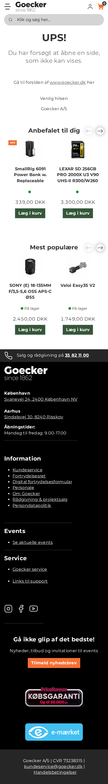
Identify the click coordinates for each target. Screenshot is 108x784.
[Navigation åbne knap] (7, 6)
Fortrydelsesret (29, 475)
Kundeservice (27, 469)
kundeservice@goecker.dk (53, 766)
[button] (90, 6)
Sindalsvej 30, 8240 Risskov (33, 416)
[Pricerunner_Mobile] (54, 696)
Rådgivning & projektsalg (40, 499)
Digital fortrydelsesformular (42, 481)
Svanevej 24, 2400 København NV (41, 399)
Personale (23, 487)
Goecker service (30, 569)
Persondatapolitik (32, 505)
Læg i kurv (30, 213)
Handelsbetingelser (55, 772)
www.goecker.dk (68, 82)
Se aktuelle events (33, 542)
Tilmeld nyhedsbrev (54, 662)
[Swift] (31, 6)
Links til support (30, 581)
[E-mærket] (54, 732)
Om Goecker (26, 493)
